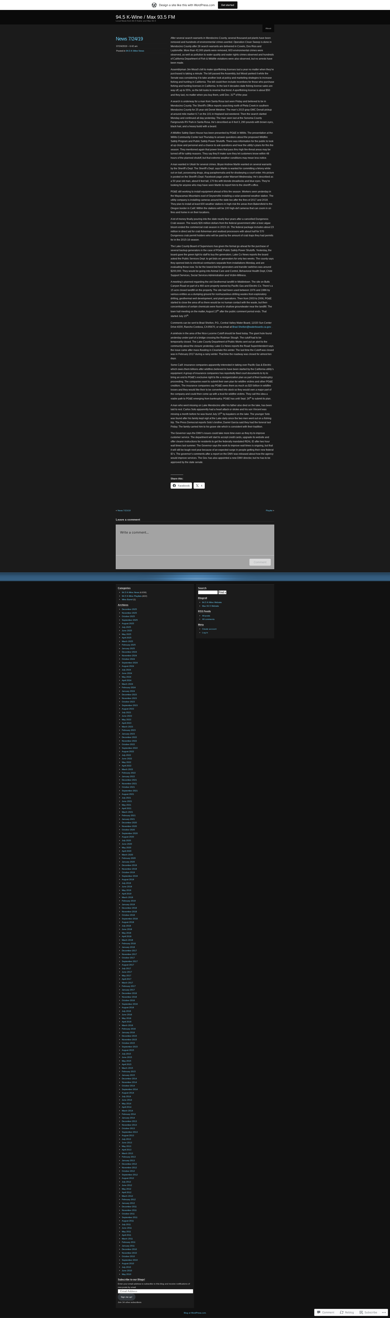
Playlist (269, 510)
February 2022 (129, 773)
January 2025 (128, 648)
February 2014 (129, 1114)
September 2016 (130, 1004)
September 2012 (130, 1175)
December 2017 (129, 950)
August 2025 (128, 623)
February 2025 (129, 645)
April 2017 (126, 979)
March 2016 (127, 1025)
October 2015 (128, 1043)
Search (202, 588)
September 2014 (130, 1089)
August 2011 (128, 1221)
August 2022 (128, 751)
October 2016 (128, 1000)
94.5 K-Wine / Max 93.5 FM (145, 17)
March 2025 (127, 641)
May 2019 (126, 890)
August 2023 (128, 709)
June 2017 (127, 972)
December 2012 (129, 1164)
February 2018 (129, 943)
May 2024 (126, 677)
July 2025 (126, 627)
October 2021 (128, 787)
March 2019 (127, 897)
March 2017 (127, 983)
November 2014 (129, 1082)
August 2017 (128, 965)
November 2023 (129, 698)
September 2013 (130, 1132)
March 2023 (127, 727)
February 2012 (129, 1199)
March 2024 (127, 684)
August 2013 (128, 1135)
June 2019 (127, 886)
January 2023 (128, 734)
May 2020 (126, 847)
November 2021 (129, 783)
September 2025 (130, 620)
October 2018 (128, 915)
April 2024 (126, 680)
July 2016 (126, 1011)
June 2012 (127, 1185)
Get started (227, 5)
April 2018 (126, 936)
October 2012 (128, 1171)
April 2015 (126, 1064)
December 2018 (129, 908)
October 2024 (128, 659)
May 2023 (126, 719)
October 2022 (128, 744)
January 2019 (128, 904)
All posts (206, 616)
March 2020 (127, 855)
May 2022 (126, 762)
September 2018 (130, 919)
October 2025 (128, 616)
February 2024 (129, 687)
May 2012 (126, 1189)
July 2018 (126, 926)
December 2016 (129, 993)
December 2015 (129, 1036)
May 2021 (126, 805)
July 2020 (126, 840)
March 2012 (127, 1196)
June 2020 (127, 844)
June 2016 (127, 1014)
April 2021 (126, 808)
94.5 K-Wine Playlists (132, 596)
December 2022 (129, 737)
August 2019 (128, 879)
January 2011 (128, 1246)
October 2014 (128, 1086)
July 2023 (126, 712)
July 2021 (126, 798)
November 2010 (129, 1253)
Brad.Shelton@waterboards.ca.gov (251, 326)
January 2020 (128, 862)
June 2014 (127, 1100)
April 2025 (126, 638)
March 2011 (127, 1239)
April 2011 (126, 1235)
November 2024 (129, 655)
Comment (260, 562)
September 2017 (130, 961)
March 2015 (127, 1068)
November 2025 (129, 613)
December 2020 (129, 822)
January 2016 (128, 1032)
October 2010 (128, 1256)
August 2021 (128, 794)
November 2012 (129, 1167)
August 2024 (128, 666)
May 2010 (126, 1274)
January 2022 (128, 776)
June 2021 (127, 801)
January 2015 (128, 1075)
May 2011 (126, 1231)
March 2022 (127, 769)
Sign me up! (126, 1297)
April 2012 (126, 1192)
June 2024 (127, 673)
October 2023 (128, 702)
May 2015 (126, 1061)
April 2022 (126, 766)
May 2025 (126, 634)
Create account (209, 629)
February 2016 (129, 1029)
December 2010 (129, 1249)
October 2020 (128, 830)
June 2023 (127, 716)
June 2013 (127, 1142)
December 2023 (129, 694)
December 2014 (129, 1078)
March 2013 (127, 1153)
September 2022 (130, 748)
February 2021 (129, 815)
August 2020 (128, 837)
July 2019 (126, 883)
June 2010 (127, 1270)
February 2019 (129, 901)
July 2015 (126, 1054)
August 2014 (128, 1093)
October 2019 (128, 872)
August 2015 (128, 1050)
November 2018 (129, 911)
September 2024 (130, 663)
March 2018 (127, 940)
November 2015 (129, 1039)
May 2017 (126, 975)
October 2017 (128, 958)
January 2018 (128, 947)
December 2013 (129, 1121)
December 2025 (129, 609)
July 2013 (126, 1139)
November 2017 (129, 954)
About (268, 28)
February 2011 (128, 1242)
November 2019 (129, 869)
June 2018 (127, 929)
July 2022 (126, 755)
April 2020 (126, 851)
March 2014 (127, 1111)
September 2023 (130, 705)
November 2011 (129, 1210)
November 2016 (129, 997)
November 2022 (129, 741)
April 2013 (126, 1150)
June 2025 (127, 630)
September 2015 (130, 1047)
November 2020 (129, 826)
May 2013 (126, 1146)
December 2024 (129, 652)
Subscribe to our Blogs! (131, 1279)
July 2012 (126, 1182)
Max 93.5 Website (210, 606)
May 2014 (126, 1103)
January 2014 (128, 1118)
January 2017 (128, 990)
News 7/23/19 (124, 510)
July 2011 (126, 1224)
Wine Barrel (127, 599)
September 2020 (130, 833)
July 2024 (126, 670)
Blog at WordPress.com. (195, 1313)
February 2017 (129, 986)
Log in (205, 632)
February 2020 (129, 858)
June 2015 (127, 1057)
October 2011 (128, 1214)
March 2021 (127, 812)
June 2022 (127, 758)
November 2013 (129, 1125)
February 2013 (129, 1157)
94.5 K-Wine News (135, 51)
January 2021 (128, 819)
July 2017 (126, 968)
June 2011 (127, 1228)
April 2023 (126, 723)
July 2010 (126, 1267)
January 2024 (128, 691)
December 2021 (129, 780)
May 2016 (126, 1018)
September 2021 (130, 791)
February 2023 (129, 730)
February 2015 (129, 1071)
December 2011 (129, 1206)
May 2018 (126, 933)
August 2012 (128, 1178)
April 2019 (126, 894)
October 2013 (128, 1128)
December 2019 (129, 865)
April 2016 (126, 1022)
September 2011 (130, 1217)
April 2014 (126, 1107)
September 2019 (130, 876)
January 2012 (128, 1203)
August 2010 (128, 1263)
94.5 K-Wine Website (212, 602)
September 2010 (130, 1260)
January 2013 (128, 1160)
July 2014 (126, 1096)
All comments (208, 619)
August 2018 (128, 922)
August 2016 (128, 1007)
